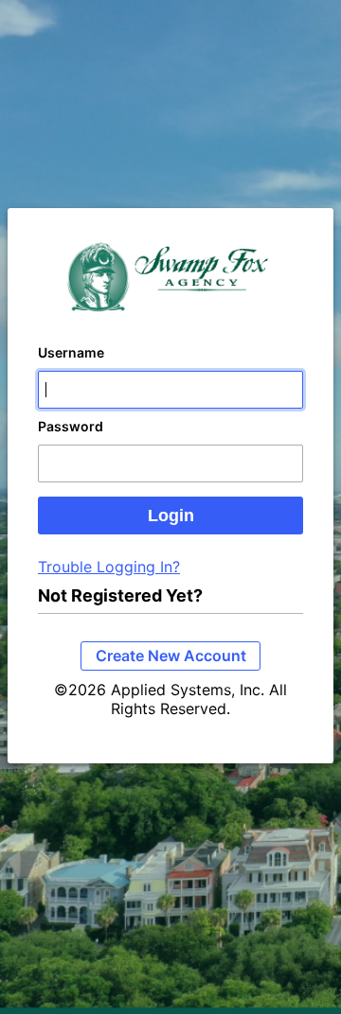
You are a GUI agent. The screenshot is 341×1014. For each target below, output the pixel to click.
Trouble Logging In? (109, 566)
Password (70, 426)
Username (71, 352)
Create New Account (171, 655)
